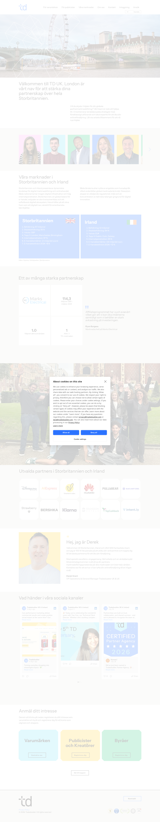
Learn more (58, 426)
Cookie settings (80, 439)
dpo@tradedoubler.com (63, 420)
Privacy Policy (73, 422)
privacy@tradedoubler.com (90, 417)
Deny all (94, 433)
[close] (105, 381)
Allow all (66, 433)
